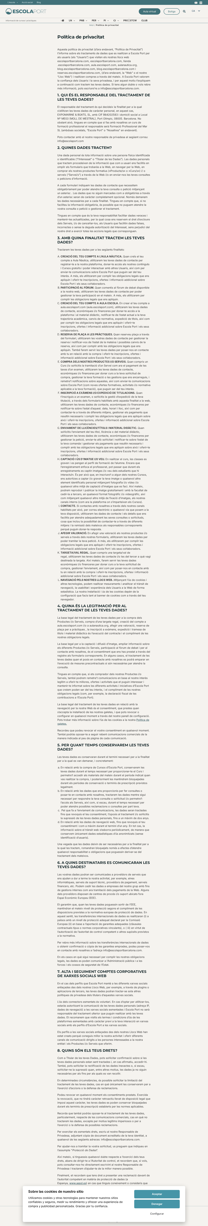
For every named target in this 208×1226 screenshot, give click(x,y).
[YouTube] (196, 2)
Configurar (157, 1213)
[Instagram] (200, 2)
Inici (91, 25)
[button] (16, 2)
